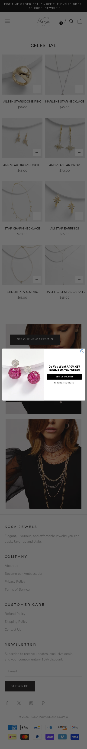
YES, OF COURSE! (64, 377)
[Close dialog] (82, 351)
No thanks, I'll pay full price (64, 383)
